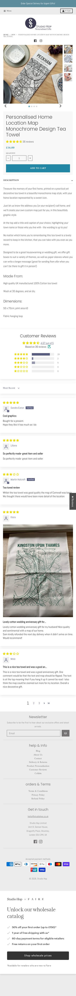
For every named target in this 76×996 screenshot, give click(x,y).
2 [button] (33, 703)
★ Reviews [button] (72, 501)
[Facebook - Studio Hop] (35, 41)
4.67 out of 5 (47, 343)
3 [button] (39, 703)
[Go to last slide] (5, 106)
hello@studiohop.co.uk (38, 816)
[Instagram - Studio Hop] (41, 41)
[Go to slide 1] (29, 106)
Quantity (10, 153)
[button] (14, 141)
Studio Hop (42, 878)
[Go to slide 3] (34, 106)
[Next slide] (60, 106)
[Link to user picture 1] (38, 570)
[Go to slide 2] (31, 106)
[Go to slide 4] (36, 106)
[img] (11, 402)
